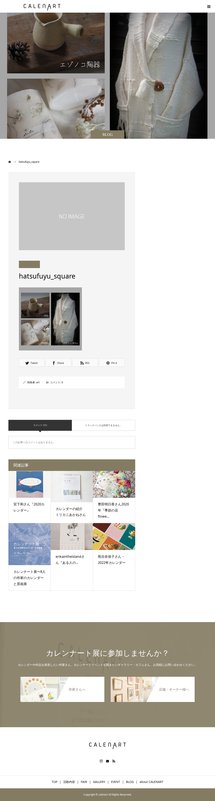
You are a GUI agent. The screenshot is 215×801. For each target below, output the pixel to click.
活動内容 (69, 782)
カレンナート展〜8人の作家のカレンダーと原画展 (29, 577)
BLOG (130, 782)
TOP (54, 782)
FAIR (84, 782)
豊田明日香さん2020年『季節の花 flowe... (113, 510)
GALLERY (99, 782)
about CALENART (151, 782)
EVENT (115, 782)
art (37, 382)
